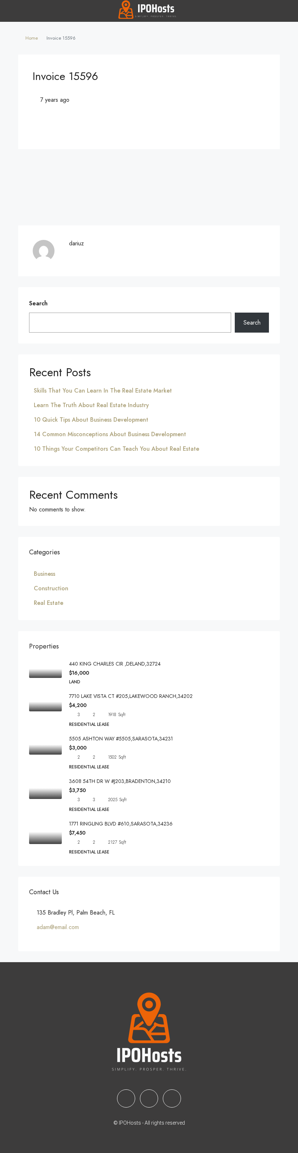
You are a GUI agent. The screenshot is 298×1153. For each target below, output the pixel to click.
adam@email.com (58, 927)
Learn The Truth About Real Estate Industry (91, 405)
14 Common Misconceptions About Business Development (110, 434)
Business (44, 574)
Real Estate (48, 603)
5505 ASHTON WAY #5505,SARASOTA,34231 (121, 738)
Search (38, 303)
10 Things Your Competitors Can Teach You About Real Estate (116, 449)
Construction (51, 588)
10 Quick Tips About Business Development (91, 419)
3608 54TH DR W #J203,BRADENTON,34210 (120, 781)
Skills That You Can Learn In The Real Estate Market (103, 390)
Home (31, 38)
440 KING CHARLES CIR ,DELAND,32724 (115, 663)
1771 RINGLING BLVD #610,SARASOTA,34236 (121, 823)
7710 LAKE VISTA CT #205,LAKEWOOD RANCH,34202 (131, 696)
